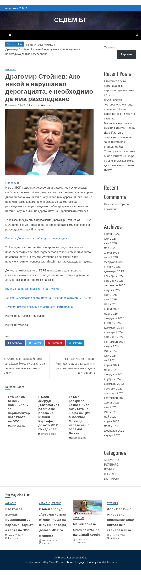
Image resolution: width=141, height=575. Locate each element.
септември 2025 (114, 285)
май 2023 (110, 416)
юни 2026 (110, 243)
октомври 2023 (114, 393)
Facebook (15, 343)
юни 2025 (110, 299)
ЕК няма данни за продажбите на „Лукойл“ (32, 288)
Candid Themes (107, 562)
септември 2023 (114, 398)
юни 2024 (110, 355)
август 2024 (112, 346)
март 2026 (111, 257)
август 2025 (112, 290)
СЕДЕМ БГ (70, 20)
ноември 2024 (113, 332)
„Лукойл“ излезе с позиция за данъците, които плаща (39, 307)
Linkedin (76, 343)
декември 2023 (114, 383)
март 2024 (111, 369)
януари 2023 (112, 435)
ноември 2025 (113, 276)
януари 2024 (112, 379)
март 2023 (111, 426)
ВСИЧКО (109, 469)
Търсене (109, 47)
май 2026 (110, 248)
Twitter (36, 343)
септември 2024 (114, 341)
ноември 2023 (113, 388)
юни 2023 (110, 412)
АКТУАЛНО (10, 69)
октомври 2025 (114, 280)
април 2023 (111, 421)
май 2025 (110, 304)
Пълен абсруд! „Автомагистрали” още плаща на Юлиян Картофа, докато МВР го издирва (48, 413)
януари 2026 (112, 266)
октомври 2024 (114, 337)
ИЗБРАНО (110, 474)
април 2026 (111, 252)
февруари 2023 (114, 430)
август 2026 (112, 233)
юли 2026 (110, 238)
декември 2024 (114, 327)
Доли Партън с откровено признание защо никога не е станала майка (120, 520)
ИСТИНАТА (111, 478)
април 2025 (111, 308)
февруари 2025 (114, 318)
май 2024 (110, 360)
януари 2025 (112, 323)
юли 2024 (110, 351)
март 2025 (111, 313)
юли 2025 (110, 294)
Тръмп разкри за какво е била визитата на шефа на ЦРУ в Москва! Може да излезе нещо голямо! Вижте (79, 415)
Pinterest (56, 343)
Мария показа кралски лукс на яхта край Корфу (87, 529)
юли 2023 (110, 407)
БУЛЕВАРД (111, 464)
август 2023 (112, 402)
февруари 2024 (114, 374)
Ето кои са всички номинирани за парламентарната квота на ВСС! (19, 520)
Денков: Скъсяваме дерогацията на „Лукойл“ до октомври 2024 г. (47, 298)
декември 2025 (114, 271)
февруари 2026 (114, 262)
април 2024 (111, 365)
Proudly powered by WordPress (44, 562)
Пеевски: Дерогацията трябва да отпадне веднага (37, 238)
